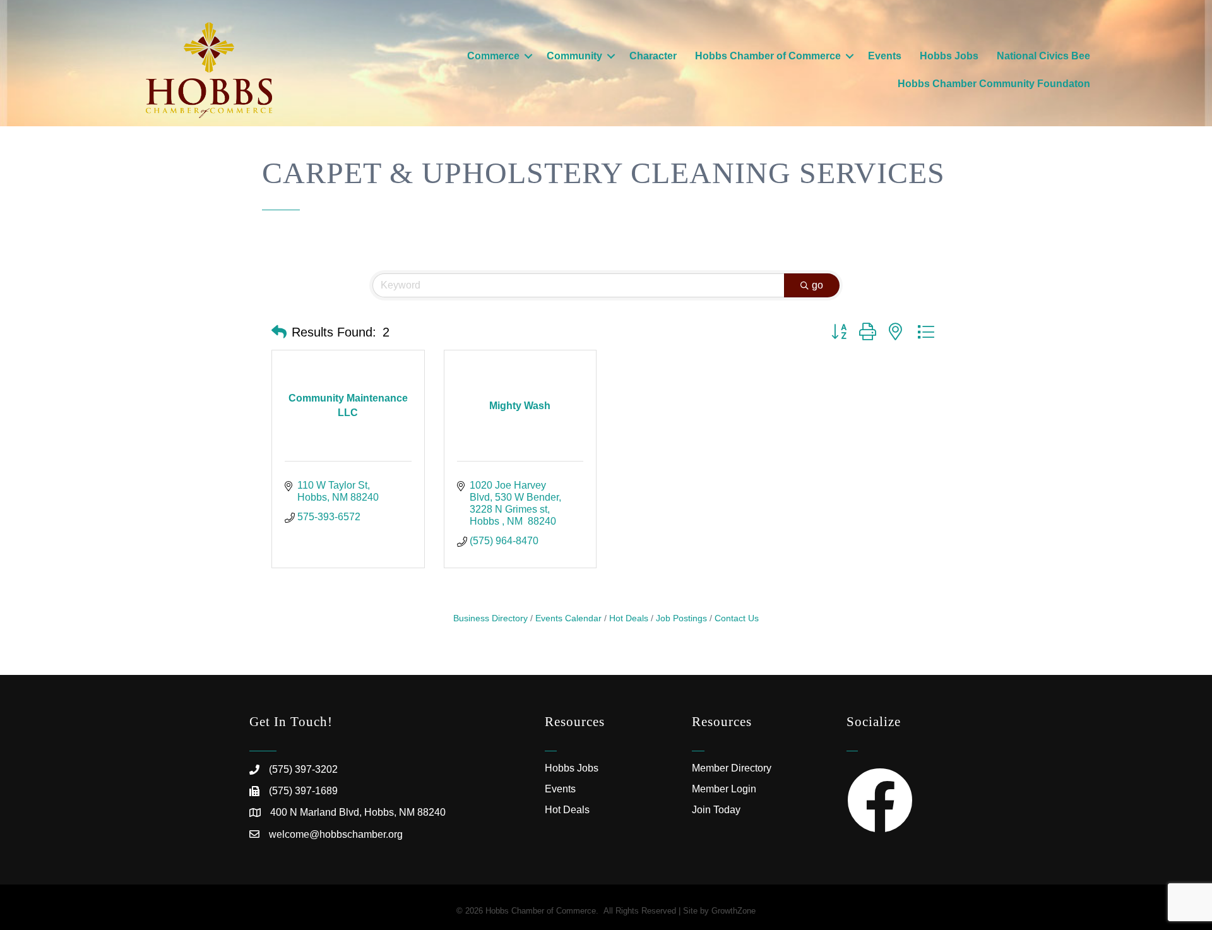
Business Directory (490, 618)
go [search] (817, 285)
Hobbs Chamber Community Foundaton (994, 83)
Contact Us (737, 618)
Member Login (724, 789)
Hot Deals (628, 618)
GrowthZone (733, 910)
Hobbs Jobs (949, 56)
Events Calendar (568, 618)
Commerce (493, 56)
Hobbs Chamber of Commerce (768, 56)
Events (884, 56)
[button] (279, 332)
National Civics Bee (1043, 56)
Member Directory (731, 768)
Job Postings (681, 618)
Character (653, 56)
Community (574, 56)
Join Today (716, 809)
